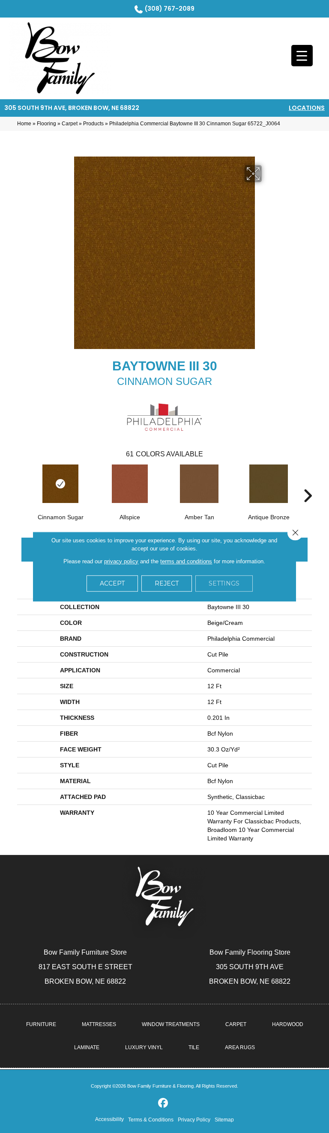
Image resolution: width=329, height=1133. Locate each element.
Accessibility (109, 1119)
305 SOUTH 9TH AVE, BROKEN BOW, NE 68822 (71, 108)
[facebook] (163, 1103)
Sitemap (224, 1120)
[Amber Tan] (199, 483)
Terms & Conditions (150, 1120)
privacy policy (121, 561)
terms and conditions (186, 561)
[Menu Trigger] (302, 55)
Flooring (46, 124)
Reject (167, 583)
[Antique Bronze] (268, 483)
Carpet (70, 124)
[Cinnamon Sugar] (60, 483)
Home (24, 124)
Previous (21, 483)
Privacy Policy (194, 1120)
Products (93, 124)
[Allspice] (129, 483)
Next (307, 483)
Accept (112, 583)
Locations (307, 108)
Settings (224, 583)
